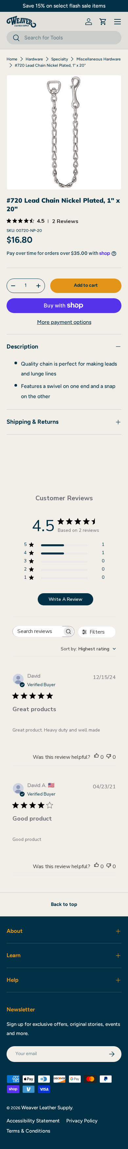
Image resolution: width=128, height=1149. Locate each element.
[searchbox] (38, 631)
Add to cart (86, 285)
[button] (103, 21)
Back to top (64, 904)
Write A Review (65, 599)
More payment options (64, 322)
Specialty (59, 59)
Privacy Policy (81, 1121)
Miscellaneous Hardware (98, 59)
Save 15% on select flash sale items (64, 6)
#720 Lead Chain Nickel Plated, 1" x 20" (50, 65)
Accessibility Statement (33, 1121)
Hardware (34, 59)
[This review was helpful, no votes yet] (96, 757)
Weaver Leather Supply (47, 1108)
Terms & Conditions (28, 1131)
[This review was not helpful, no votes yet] (108, 757)
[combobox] (64, 37)
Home (12, 59)
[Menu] (117, 21)
